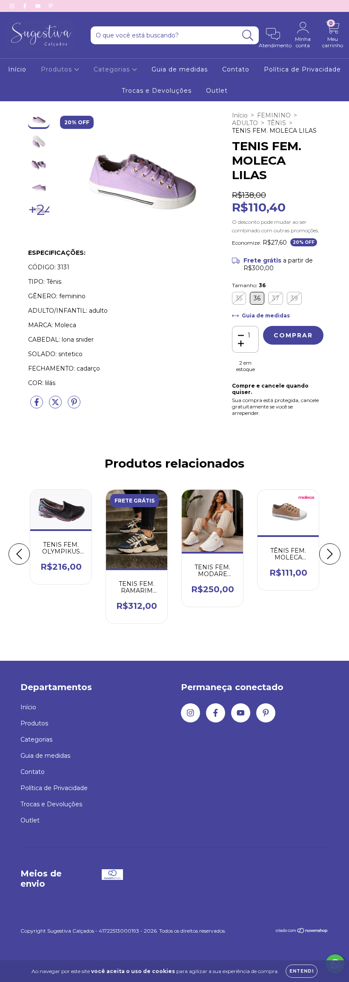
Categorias (113, 69)
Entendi (301, 971)
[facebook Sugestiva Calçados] (25, 6)
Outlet (217, 90)
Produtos (57, 69)
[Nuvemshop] (302, 931)
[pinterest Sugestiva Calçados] (50, 6)
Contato (235, 69)
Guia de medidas (180, 69)
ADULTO (245, 123)
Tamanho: (249, 285)
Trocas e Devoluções (157, 90)
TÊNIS (276, 123)
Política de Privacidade (302, 69)
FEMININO (274, 115)
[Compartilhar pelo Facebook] (37, 406)
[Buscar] (248, 36)
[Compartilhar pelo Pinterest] (74, 406)
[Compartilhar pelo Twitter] (56, 406)
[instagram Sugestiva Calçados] (12, 6)
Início (17, 69)
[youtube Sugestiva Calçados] (38, 6)
